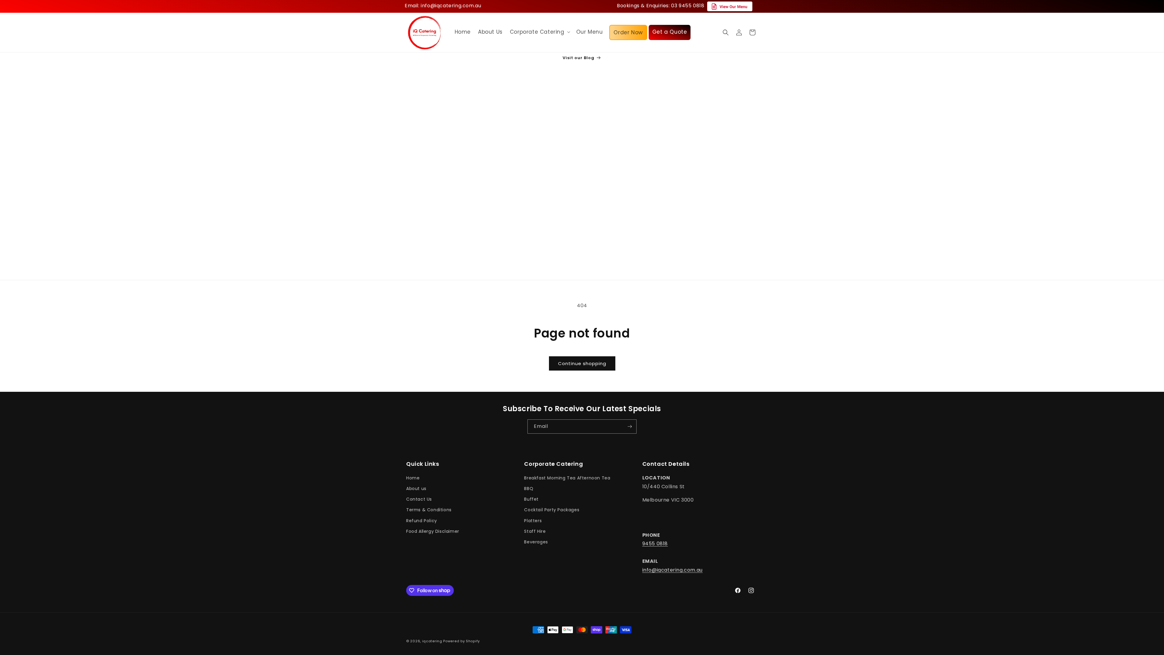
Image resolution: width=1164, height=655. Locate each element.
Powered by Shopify (461, 641)
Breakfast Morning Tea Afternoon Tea (567, 478)
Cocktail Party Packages (551, 510)
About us (416, 488)
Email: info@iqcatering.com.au (443, 5)
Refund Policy (421, 521)
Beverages (536, 542)
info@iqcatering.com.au (672, 569)
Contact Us (419, 499)
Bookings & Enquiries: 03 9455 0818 (660, 5)
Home (413, 478)
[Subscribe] (629, 426)
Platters (533, 521)
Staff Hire (535, 531)
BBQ (528, 488)
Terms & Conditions (429, 510)
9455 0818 (655, 543)
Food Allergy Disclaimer (432, 531)
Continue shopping (582, 363)
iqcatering (432, 641)
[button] (539, 32)
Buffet (531, 499)
